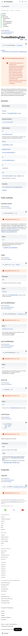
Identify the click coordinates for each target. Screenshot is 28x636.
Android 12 (3, 575)
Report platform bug (5, 596)
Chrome (2, 613)
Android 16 (3, 566)
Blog (2, 527)
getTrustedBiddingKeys (8, 152)
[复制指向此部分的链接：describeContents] (13, 204)
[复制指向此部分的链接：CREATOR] (8, 476)
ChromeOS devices (5, 555)
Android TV (3, 559)
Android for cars (4, 557)
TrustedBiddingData (12, 113)
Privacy (2, 543)
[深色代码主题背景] (26, 44)
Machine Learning (4, 537)
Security (2, 521)
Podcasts (3, 529)
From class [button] (8, 122)
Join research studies (5, 602)
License (7, 624)
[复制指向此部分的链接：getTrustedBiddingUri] (15, 341)
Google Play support (5, 600)
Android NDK (3, 591)
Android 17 (3, 564)
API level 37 (9, 33)
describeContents (6, 134)
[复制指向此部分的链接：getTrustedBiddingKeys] (16, 303)
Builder (4, 111)
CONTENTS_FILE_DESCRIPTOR (8, 232)
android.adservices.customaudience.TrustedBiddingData (15, 51)
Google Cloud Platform (6, 617)
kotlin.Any (3, 50)
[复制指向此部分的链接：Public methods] (14, 198)
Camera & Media (4, 541)
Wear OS (3, 553)
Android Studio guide (5, 582)
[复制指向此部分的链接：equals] (6, 255)
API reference (5, 6)
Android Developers (5, 10)
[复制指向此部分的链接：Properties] (10, 470)
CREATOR (4, 190)
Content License (14, 500)
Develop (11, 10)
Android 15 (3, 568)
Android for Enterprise (5, 519)
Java (26, 39)
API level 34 (7, 30)
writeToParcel (6, 175)
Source (2, 523)
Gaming (2, 535)
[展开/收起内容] (6, 13)
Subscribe (17, 629)
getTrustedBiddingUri (8, 160)
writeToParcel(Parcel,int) (13, 228)
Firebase (3, 615)
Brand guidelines (13, 624)
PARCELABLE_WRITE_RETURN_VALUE (11, 462)
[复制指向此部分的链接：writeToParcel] (10, 414)
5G (1, 545)
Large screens (4, 550)
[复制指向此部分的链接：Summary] (9, 101)
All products (3, 619)
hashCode (4, 168)
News (2, 525)
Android (2, 516)
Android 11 (3, 577)
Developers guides (5, 584)
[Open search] (20, 1)
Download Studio (4, 589)
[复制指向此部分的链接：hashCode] (8, 380)
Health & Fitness (4, 539)
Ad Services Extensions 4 (9, 32)
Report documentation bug (6, 598)
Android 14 (3, 571)
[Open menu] (2, 1)
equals (4, 144)
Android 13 (3, 573)
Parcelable (10, 122)
